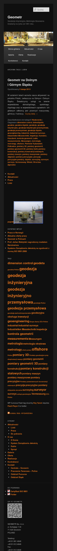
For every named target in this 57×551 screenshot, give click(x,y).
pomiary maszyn (14, 154)
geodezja (33, 125)
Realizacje (31, 54)
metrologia (36, 141)
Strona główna (14, 49)
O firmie (14, 440)
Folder (13, 494)
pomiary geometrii (35, 146)
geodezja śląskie (35, 130)
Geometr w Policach (17, 238)
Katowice (42, 135)
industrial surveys (37, 133)
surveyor (45, 159)
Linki (10, 183)
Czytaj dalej (31, 113)
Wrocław (37, 162)
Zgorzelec (12, 164)
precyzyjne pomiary (16, 159)
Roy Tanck (37, 403)
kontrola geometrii (24, 138)
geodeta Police (13, 269)
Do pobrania (16, 433)
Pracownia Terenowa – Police (24, 471)
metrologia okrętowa (34, 343)
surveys (11, 162)
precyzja (37, 156)
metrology (12, 143)
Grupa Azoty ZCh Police (39, 321)
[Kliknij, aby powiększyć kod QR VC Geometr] (15, 517)
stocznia (19, 390)
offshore (20, 143)
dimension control (24, 122)
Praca (10, 180)
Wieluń (29, 162)
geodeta (11, 125)
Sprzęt (14, 449)
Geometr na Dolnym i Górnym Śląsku (22, 82)
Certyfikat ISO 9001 (19, 491)
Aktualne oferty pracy (17, 235)
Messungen (26, 141)
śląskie (28, 159)
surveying (36, 159)
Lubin (35, 138)
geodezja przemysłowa (17, 130)
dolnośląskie (38, 122)
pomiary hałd (32, 149)
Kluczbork (12, 138)
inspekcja (34, 135)
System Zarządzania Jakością (24, 443)
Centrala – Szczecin (20, 468)
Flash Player (13, 406)
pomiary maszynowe (31, 154)
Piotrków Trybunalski (33, 143)
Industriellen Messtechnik (18, 135)
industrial (25, 133)
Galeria (11, 54)
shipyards (11, 390)
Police (10, 355)
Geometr (15, 16)
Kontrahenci (13, 60)
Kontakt (25, 60)
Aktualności (28, 49)
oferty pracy (26, 350)
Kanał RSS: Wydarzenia (21, 413)
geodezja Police (39, 303)
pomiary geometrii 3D (17, 149)
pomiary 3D (22, 146)
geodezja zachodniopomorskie (19, 313)
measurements (14, 141)
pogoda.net (12, 221)
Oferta (20, 54)
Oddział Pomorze (19, 474)
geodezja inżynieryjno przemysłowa (33, 127)
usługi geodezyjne (24, 394)
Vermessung (20, 162)
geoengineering (14, 133)
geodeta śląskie (21, 125)
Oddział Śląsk (17, 477)
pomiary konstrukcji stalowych (30, 151)
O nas (40, 49)
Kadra (13, 446)
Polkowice (12, 146)
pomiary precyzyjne (24, 156)
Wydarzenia (37, 119)
